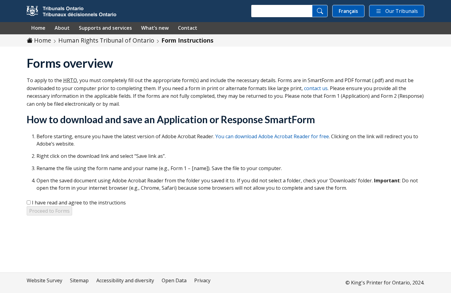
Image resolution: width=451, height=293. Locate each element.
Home (38, 28)
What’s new (155, 28)
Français (348, 11)
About (62, 28)
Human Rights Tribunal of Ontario (106, 40)
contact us (316, 88)
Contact (187, 28)
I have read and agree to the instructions (79, 202)
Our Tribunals (401, 11)
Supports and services (105, 28)
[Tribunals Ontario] (73, 11)
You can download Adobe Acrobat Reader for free (272, 136)
